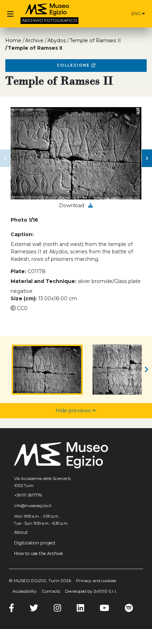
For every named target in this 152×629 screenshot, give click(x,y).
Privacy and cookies (96, 580)
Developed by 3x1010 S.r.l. (91, 591)
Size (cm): (24, 298)
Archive (34, 40)
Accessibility (24, 591)
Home (13, 40)
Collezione (74, 65)
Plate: (18, 271)
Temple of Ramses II (95, 40)
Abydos (56, 40)
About (21, 532)
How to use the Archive (38, 553)
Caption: (22, 234)
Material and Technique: (43, 281)
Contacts (51, 591)
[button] (5, 158)
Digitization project (34, 542)
